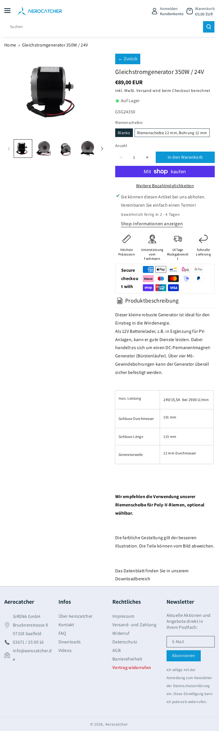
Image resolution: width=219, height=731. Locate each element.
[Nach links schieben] (8, 148)
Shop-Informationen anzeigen (152, 224)
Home (10, 45)
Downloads (69, 642)
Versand (143, 90)
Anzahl (121, 145)
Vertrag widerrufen (131, 667)
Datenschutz (124, 642)
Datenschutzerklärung (191, 685)
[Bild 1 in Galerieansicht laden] (23, 148)
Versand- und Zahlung (134, 625)
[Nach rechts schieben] (102, 148)
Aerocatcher (116, 724)
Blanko (124, 132)
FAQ (62, 633)
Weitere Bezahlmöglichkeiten (165, 186)
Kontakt (66, 625)
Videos (65, 650)
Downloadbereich (133, 579)
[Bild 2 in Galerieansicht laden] (44, 148)
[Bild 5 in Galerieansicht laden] (87, 148)
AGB (116, 650)
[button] (10, 10)
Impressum (123, 616)
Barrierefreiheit (127, 659)
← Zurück (127, 59)
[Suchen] (208, 27)
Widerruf (120, 633)
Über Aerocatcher (75, 616)
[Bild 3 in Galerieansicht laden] (66, 148)
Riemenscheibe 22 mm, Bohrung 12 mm (172, 132)
